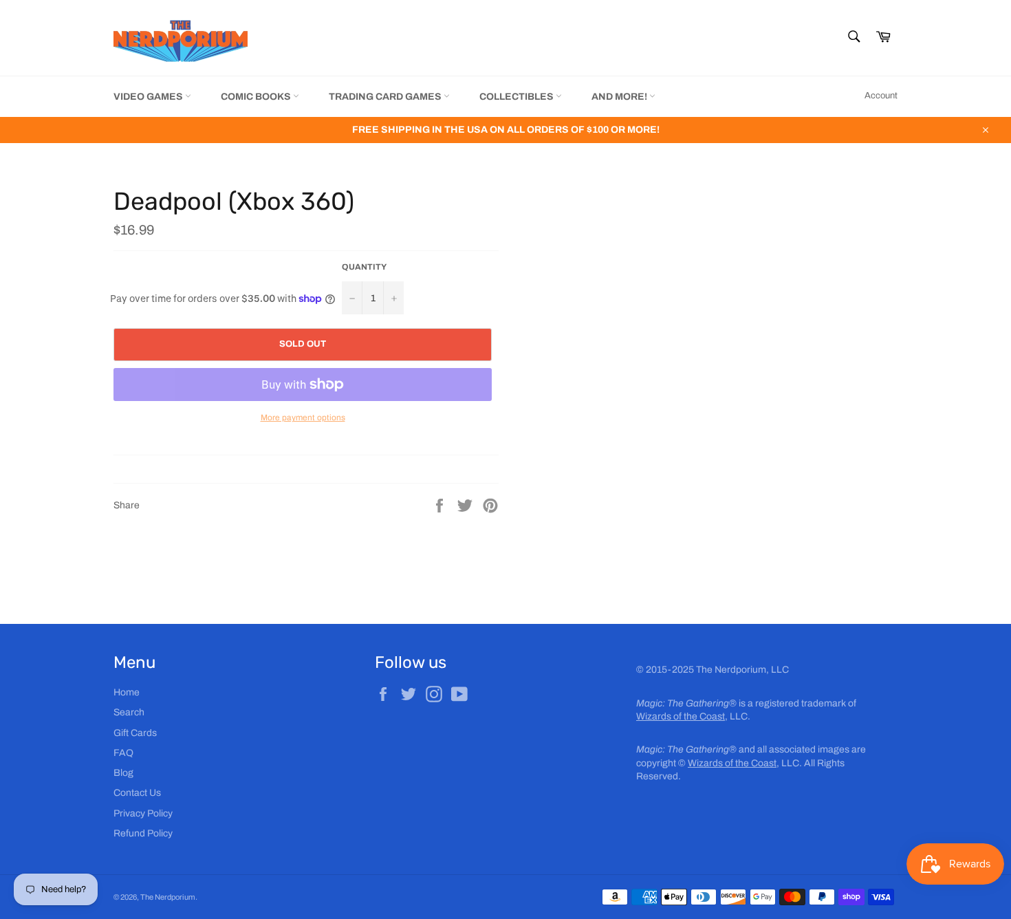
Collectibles (517, 96)
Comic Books (257, 96)
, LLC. (693, 716)
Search (128, 712)
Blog (123, 773)
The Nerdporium (167, 897)
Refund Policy (143, 833)
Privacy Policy (143, 813)
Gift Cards (135, 733)
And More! (620, 96)
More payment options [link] (303, 417)
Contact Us (137, 793)
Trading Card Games (386, 96)
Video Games (149, 96)
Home (126, 692)
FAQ (123, 753)
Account (881, 95)
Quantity (364, 267)
